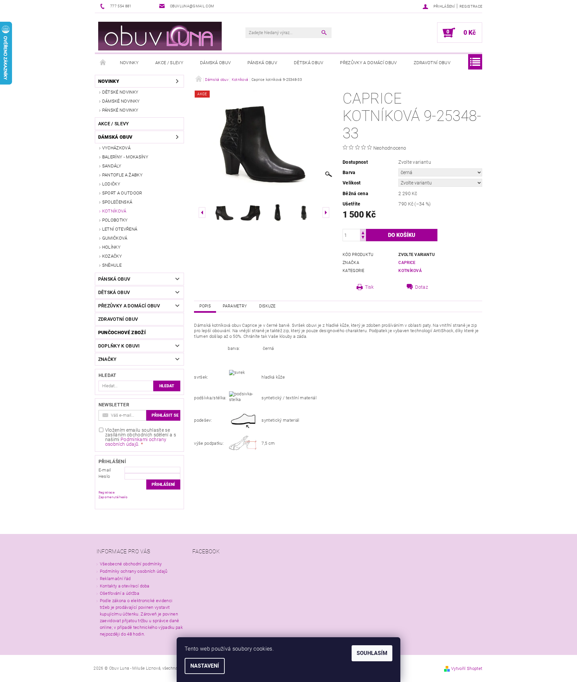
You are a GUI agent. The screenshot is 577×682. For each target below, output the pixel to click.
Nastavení (204, 666)
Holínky (111, 247)
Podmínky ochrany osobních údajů (134, 571)
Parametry (235, 306)
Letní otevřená (119, 229)
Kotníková (114, 211)
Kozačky (112, 256)
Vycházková (116, 147)
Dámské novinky (121, 101)
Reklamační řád (115, 578)
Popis (205, 306)
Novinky (129, 62)
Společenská (117, 201)
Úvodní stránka (103, 63)
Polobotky (115, 220)
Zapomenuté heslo (113, 497)
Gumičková (115, 238)
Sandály (111, 165)
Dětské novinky (120, 92)
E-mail (105, 469)
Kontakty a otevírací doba (125, 585)
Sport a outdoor (122, 192)
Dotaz (421, 287)
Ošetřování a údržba (119, 593)
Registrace (470, 6)
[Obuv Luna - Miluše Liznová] (160, 36)
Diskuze (267, 306)
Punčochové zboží (122, 332)
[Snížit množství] (363, 238)
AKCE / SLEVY (169, 62)
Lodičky (111, 183)
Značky (107, 359)
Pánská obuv (262, 62)
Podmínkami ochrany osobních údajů (136, 442)
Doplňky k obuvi (119, 346)
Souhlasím (372, 653)
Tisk (369, 287)
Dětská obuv (309, 62)
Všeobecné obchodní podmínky (131, 563)
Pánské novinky (120, 110)
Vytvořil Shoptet (466, 668)
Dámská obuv (215, 62)
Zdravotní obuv (432, 62)
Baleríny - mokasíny (125, 156)
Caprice (406, 262)
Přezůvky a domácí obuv (368, 62)
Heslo (104, 476)
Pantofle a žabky (122, 174)
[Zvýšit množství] (363, 232)
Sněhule (112, 265)
